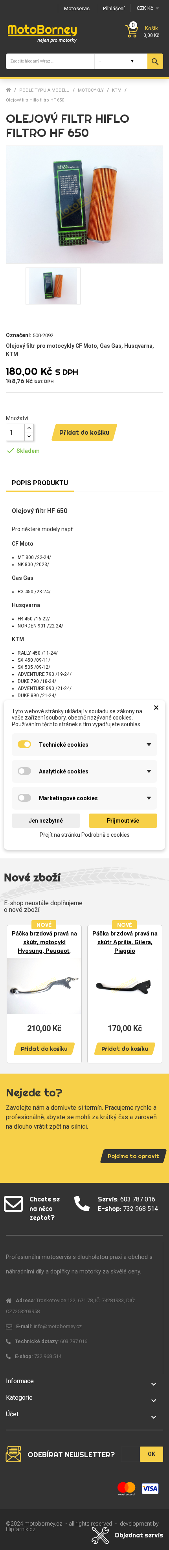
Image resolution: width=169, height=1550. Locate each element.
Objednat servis (138, 1535)
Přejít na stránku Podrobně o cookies (85, 835)
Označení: (18, 335)
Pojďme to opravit (133, 1156)
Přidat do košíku (84, 432)
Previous (16, 993)
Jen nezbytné (46, 820)
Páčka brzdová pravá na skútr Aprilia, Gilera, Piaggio (125, 942)
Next (153, 993)
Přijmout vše (123, 820)
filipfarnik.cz (20, 1529)
